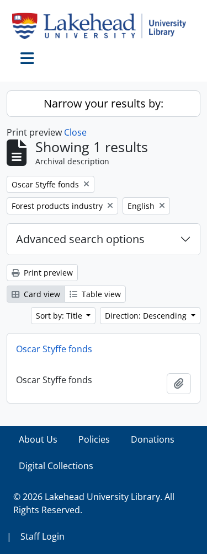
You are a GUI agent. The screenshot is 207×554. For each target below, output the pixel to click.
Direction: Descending (147, 315)
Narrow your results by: (103, 103)
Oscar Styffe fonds (54, 349)
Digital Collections (56, 466)
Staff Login (42, 536)
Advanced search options (80, 239)
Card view (41, 294)
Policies (94, 439)
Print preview (47, 272)
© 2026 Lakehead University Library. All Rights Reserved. (93, 503)
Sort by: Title (60, 315)
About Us (38, 439)
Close (75, 132)
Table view (100, 294)
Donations (152, 439)
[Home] (103, 26)
